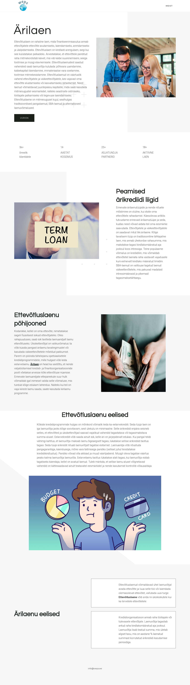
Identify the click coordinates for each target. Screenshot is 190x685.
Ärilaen (34, 364)
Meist (169, 6)
